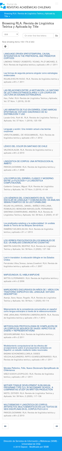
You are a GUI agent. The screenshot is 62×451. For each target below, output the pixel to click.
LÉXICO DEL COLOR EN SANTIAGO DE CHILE (25, 146)
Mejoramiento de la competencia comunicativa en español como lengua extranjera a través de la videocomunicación (30, 310)
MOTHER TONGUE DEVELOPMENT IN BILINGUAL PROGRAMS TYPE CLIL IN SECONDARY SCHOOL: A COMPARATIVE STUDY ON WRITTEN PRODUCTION (28, 387)
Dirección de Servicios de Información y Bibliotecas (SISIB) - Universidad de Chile (31, 442)
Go (56, 35)
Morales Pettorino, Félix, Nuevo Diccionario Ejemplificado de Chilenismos (31, 369)
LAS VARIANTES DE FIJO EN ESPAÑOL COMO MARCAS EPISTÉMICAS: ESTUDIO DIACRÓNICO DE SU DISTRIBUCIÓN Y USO (30, 111)
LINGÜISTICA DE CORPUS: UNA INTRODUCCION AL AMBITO (28, 162)
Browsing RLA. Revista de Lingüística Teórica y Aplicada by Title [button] (29, 14)
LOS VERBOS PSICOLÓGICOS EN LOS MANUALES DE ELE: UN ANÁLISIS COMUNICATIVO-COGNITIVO (29, 241)
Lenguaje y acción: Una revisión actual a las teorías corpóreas (27, 130)
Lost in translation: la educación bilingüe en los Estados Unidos (29, 258)
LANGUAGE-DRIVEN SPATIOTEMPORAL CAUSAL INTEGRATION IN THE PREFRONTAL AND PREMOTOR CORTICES (29, 56)
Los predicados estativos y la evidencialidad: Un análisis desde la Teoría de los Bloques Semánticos (29, 224)
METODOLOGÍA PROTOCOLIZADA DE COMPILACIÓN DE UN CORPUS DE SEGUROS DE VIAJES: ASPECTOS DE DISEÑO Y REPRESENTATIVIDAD (30, 328)
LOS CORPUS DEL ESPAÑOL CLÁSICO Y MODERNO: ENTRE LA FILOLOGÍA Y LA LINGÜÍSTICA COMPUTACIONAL (29, 180)
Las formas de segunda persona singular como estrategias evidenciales (31, 74)
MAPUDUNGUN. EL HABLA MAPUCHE (22, 274)
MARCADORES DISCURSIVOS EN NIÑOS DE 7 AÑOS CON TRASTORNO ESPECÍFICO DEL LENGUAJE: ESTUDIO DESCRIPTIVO (31, 291)
